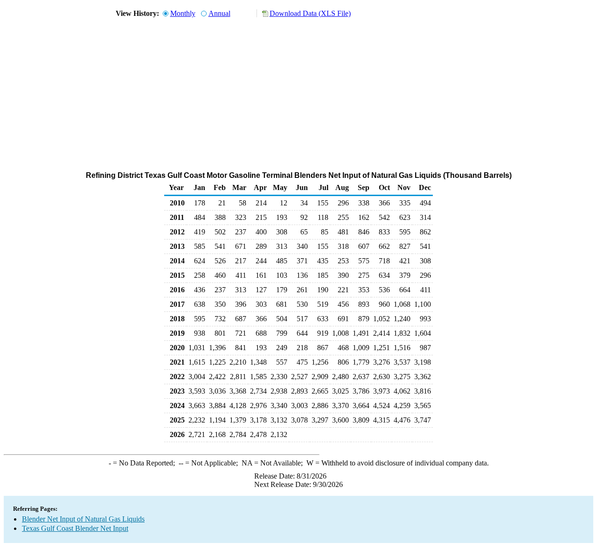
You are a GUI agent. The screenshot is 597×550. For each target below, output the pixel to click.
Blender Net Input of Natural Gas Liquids (83, 519)
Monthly (182, 13)
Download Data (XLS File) (310, 13)
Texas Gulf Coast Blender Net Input (75, 528)
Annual (219, 13)
